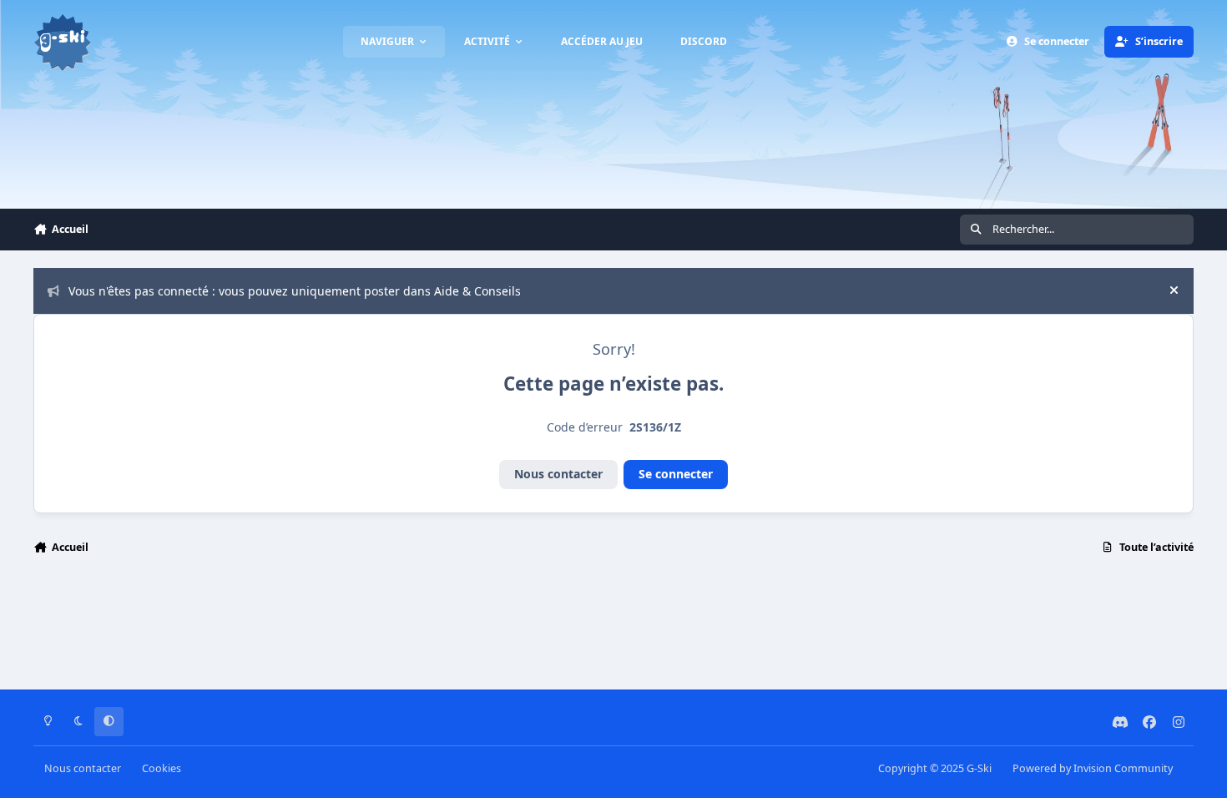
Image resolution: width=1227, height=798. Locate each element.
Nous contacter (558, 474)
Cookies (161, 768)
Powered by (1092, 768)
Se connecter (676, 474)
